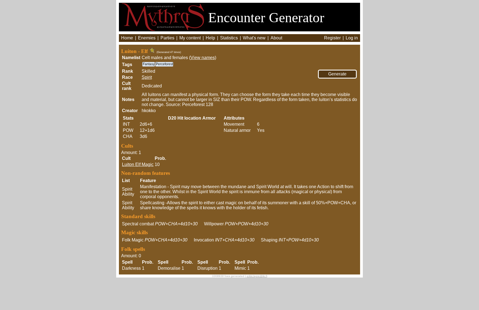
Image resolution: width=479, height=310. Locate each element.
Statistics (229, 38)
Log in (352, 38)
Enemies (147, 38)
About (276, 38)
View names (202, 57)
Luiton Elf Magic (138, 164)
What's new (254, 38)
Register (332, 38)
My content (190, 38)
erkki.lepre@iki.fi (257, 276)
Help (210, 38)
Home (127, 38)
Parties (167, 38)
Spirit (147, 77)
